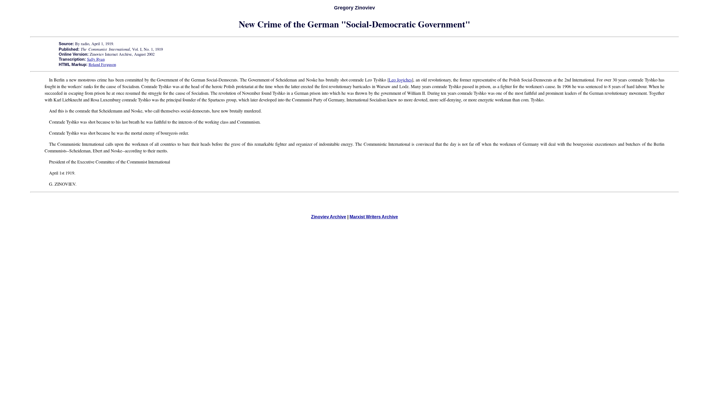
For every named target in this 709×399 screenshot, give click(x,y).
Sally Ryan (96, 59)
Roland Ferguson (102, 64)
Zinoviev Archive (328, 216)
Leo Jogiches (400, 80)
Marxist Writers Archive (374, 216)
